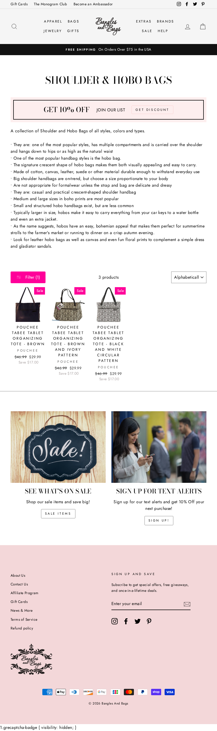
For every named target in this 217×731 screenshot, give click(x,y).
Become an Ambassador (93, 4)
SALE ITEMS (58, 513)
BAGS (73, 21)
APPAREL (53, 21)
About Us (18, 575)
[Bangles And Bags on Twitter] (137, 621)
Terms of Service (24, 619)
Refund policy (22, 628)
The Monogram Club (50, 4)
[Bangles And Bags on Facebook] (126, 621)
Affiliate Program (25, 593)
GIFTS (73, 30)
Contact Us (19, 584)
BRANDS (165, 21)
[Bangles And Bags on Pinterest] (149, 621)
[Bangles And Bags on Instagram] (114, 621)
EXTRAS (144, 21)
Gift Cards (19, 4)
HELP (163, 30)
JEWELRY (53, 30)
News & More (22, 610)
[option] (108, 49)
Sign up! (159, 520)
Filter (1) (32, 277)
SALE (147, 30)
